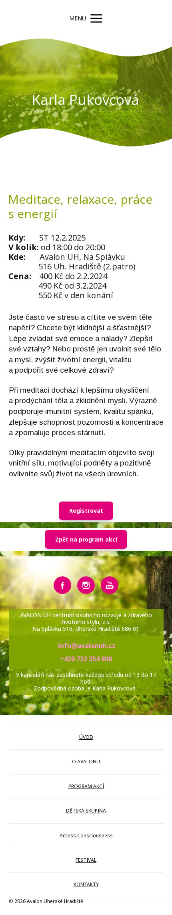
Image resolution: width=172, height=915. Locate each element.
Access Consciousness (86, 835)
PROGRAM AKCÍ (86, 786)
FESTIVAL (86, 860)
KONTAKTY (86, 884)
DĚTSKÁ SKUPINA (86, 810)
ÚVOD (86, 737)
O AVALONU (86, 761)
